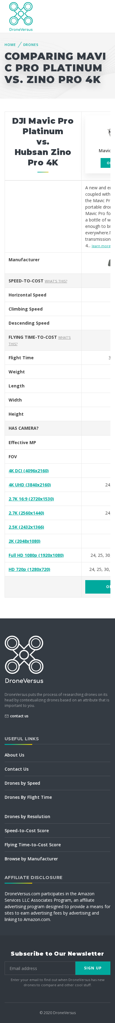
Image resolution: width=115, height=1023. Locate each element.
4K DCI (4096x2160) (29, 471)
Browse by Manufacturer (31, 859)
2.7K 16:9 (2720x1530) (31, 499)
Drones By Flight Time (28, 797)
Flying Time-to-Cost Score (33, 844)
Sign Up (93, 968)
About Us (14, 755)
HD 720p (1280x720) (29, 569)
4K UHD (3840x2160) (30, 485)
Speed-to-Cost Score (27, 830)
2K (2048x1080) (24, 541)
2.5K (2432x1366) (26, 527)
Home (10, 44)
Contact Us (17, 769)
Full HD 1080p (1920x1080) (36, 555)
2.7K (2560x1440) (26, 513)
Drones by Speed (22, 783)
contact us (19, 716)
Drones (31, 44)
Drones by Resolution (27, 816)
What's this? (56, 281)
